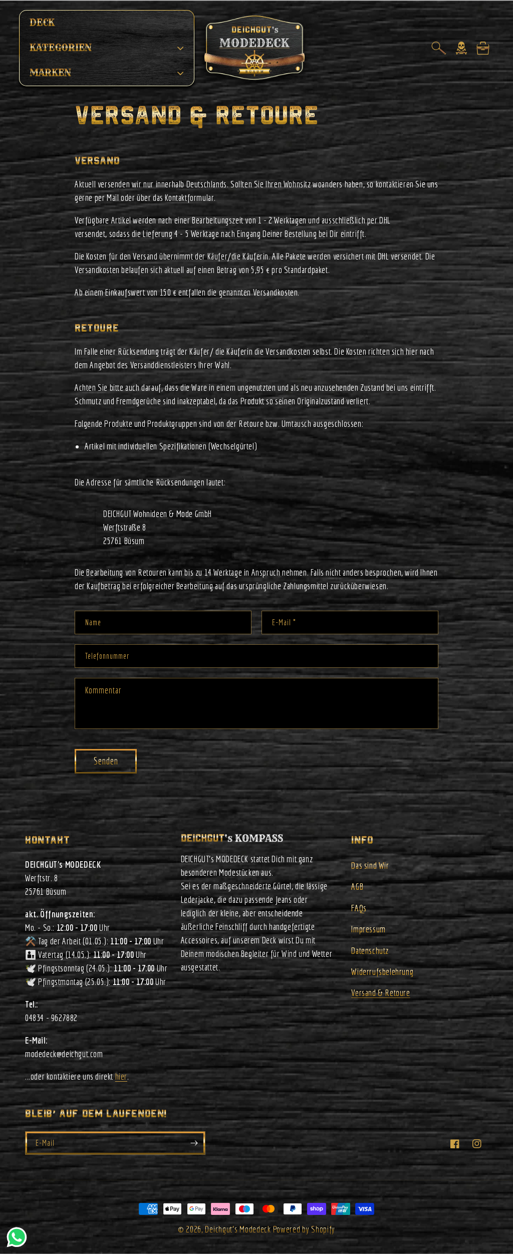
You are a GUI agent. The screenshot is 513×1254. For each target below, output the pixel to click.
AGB (357, 886)
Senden (106, 761)
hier (121, 1076)
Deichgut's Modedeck (238, 1229)
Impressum (368, 929)
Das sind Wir (370, 865)
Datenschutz (370, 950)
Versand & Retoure (380, 992)
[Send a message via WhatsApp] (17, 1237)
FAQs (358, 908)
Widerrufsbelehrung (382, 971)
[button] (439, 48)
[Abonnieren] (194, 1143)
